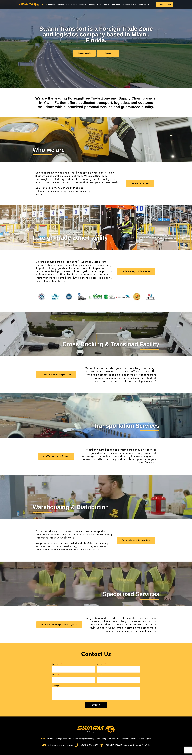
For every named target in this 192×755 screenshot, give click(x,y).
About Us (51, 4)
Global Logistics (144, 4)
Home (44, 4)
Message (56, 686)
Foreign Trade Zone (64, 4)
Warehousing (102, 4)
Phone (55, 675)
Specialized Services (129, 4)
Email (99, 675)
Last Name (101, 664)
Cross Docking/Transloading (84, 4)
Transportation (114, 4)
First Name (56, 664)
